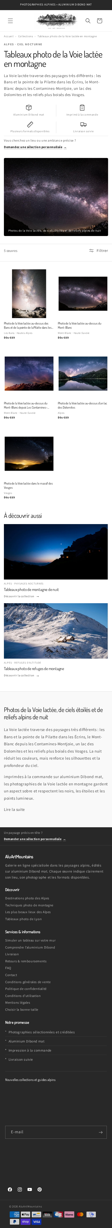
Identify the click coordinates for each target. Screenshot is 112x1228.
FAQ (8, 968)
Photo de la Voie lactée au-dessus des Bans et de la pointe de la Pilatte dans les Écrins (28, 325)
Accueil (9, 36)
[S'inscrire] (100, 1132)
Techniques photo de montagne (29, 905)
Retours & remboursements (25, 961)
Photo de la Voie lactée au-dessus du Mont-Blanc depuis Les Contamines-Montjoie (25, 405)
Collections (25, 36)
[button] (10, 21)
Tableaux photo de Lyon (23, 919)
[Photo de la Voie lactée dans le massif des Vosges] (29, 454)
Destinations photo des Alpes (27, 898)
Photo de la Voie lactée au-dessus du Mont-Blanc (79, 325)
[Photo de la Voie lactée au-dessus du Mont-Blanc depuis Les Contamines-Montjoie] (29, 373)
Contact (11, 975)
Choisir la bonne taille (21, 1009)
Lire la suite (14, 809)
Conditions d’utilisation (23, 996)
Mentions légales (17, 1002)
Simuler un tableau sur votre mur (30, 940)
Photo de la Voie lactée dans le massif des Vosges (28, 485)
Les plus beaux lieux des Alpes (28, 912)
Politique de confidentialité (26, 989)
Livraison (12, 954)
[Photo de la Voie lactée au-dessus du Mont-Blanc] (83, 294)
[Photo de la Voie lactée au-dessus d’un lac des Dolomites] (83, 373)
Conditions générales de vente (28, 982)
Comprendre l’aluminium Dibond (30, 947)
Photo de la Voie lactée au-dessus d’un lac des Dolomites (82, 405)
